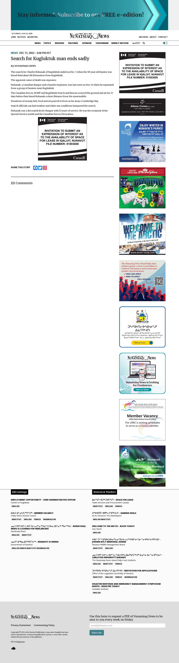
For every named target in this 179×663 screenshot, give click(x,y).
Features (73, 43)
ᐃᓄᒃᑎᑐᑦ (136, 43)
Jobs (13, 37)
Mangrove (20, 642)
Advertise (32, 37)
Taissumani (102, 43)
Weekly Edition (119, 43)
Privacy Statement (21, 625)
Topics (47, 43)
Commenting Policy (44, 625)
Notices (21, 37)
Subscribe (97, 632)
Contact (163, 37)
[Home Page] (89, 36)
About (153, 37)
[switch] (165, 43)
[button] (13, 648)
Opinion (86, 43)
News (38, 43)
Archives (143, 37)
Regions (59, 43)
